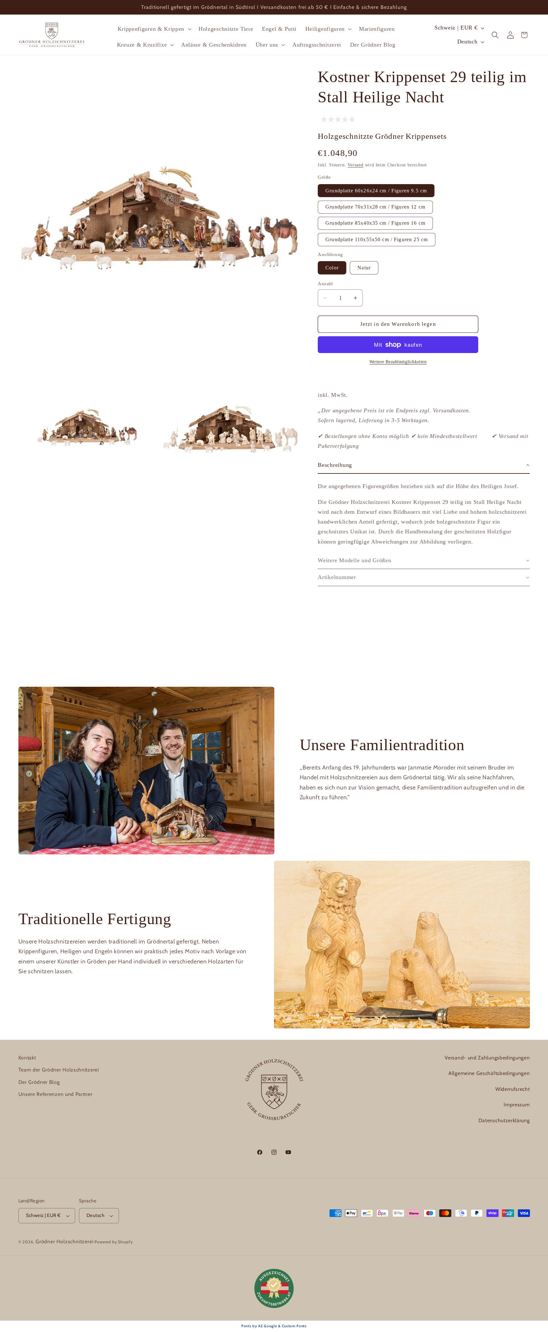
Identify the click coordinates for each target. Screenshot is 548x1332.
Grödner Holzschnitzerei (65, 1242)
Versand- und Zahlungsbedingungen (487, 1058)
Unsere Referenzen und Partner (55, 1094)
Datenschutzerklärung (504, 1120)
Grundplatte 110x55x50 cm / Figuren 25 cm (376, 239)
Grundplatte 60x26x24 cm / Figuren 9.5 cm (376, 190)
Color (332, 267)
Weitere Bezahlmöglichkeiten (398, 361)
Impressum (517, 1105)
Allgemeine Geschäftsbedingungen (489, 1073)
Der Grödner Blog (39, 1082)
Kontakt (27, 1058)
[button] (153, 29)
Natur (364, 267)
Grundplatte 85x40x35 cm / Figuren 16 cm (375, 223)
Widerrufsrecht (512, 1089)
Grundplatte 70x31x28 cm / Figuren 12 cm (375, 206)
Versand (355, 165)
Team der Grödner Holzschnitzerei (58, 1070)
